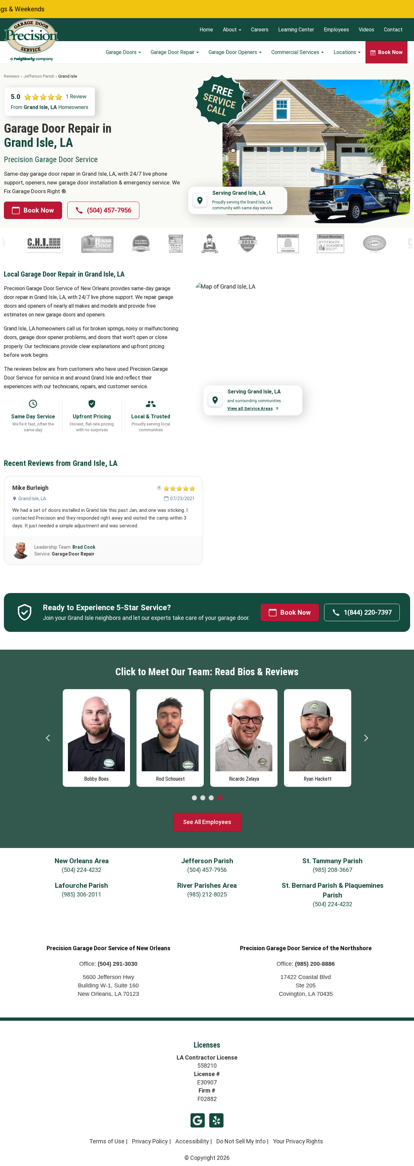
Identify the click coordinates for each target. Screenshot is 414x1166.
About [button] (230, 30)
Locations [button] (345, 52)
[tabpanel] (96, 736)
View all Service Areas (250, 408)
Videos (366, 30)
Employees (336, 30)
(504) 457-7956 (109, 210)
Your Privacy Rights (298, 1141)
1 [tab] (194, 798)
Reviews (11, 76)
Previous (48, 738)
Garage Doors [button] (122, 52)
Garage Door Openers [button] (233, 52)
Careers (259, 30)
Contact (393, 30)
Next (366, 738)
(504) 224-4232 (81, 869)
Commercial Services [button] (296, 52)
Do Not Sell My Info (241, 1141)
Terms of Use (107, 1141)
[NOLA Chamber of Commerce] (219, 243)
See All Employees (207, 822)
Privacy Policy (150, 1141)
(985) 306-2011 (81, 894)
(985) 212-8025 (207, 894)
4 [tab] (219, 798)
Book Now (39, 210)
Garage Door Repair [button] (173, 52)
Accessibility (192, 1141)
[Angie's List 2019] (178, 243)
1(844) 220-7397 (368, 612)
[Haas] (28, 243)
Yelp (216, 1120)
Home (206, 30)
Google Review (198, 1120)
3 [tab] (211, 798)
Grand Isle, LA (32, 498)
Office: (108, 964)
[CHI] (356, 243)
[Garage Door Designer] (106, 243)
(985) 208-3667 (332, 869)
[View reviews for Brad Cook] (20, 550)
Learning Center (296, 30)
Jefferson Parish (38, 76)
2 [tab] (203, 798)
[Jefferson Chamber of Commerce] (261, 243)
